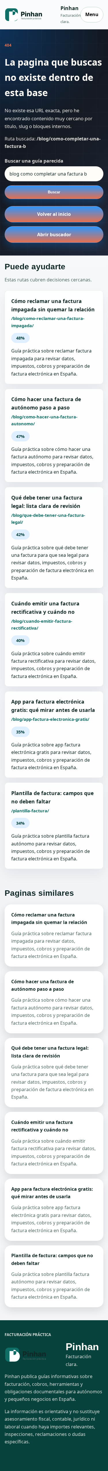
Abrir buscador (54, 234)
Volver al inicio (54, 214)
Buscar (54, 192)
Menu (91, 14)
